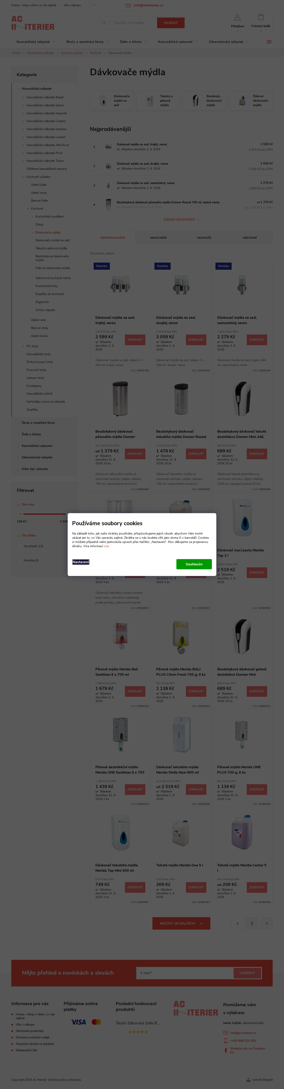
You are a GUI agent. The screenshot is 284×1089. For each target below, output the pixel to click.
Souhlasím (194, 564)
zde (106, 546)
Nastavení (81, 561)
